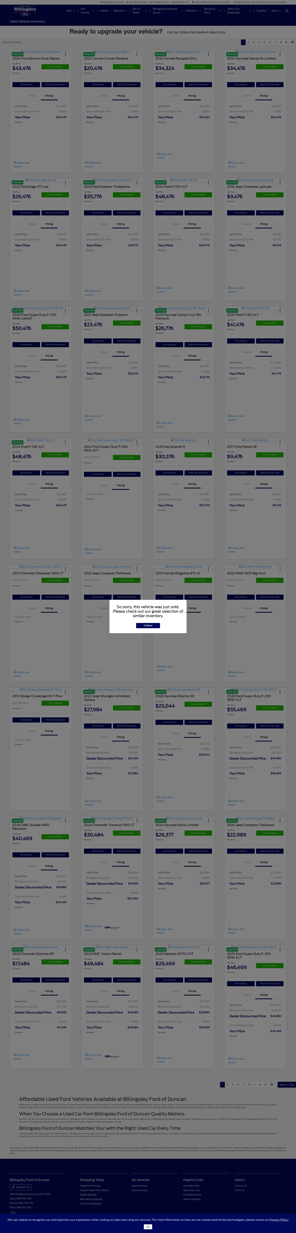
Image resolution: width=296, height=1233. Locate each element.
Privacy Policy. (279, 1219)
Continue (148, 625)
